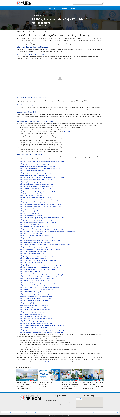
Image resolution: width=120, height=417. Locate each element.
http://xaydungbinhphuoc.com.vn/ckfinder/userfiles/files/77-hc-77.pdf (37, 320)
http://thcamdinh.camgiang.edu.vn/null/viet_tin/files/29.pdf (34, 294)
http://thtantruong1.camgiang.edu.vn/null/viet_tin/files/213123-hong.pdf (37, 289)
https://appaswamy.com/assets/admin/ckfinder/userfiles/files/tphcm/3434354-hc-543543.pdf (42, 229)
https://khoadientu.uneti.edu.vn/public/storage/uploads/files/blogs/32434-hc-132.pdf (40, 199)
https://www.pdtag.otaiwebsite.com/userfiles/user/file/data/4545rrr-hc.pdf (38, 222)
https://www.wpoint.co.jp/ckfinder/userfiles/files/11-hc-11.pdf (35, 309)
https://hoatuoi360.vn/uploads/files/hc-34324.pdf (32, 193)
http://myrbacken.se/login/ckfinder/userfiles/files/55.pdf (33, 175)
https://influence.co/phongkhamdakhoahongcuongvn (33, 303)
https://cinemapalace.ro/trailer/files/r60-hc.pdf (31, 219)
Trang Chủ (48, 8)
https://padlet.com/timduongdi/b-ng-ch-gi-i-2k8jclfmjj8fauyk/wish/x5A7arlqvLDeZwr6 (40, 204)
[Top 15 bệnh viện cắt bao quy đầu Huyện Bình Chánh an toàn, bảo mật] (93, 375)
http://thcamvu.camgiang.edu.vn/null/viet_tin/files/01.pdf (34, 300)
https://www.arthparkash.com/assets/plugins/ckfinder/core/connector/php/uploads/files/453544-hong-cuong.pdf (47, 231)
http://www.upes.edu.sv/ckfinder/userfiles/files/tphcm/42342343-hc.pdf (37, 166)
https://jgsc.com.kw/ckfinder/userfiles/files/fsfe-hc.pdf (33, 258)
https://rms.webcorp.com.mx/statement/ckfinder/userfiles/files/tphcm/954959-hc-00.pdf (41, 275)
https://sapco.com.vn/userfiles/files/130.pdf (30, 224)
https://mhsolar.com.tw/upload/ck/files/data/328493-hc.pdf (34, 164)
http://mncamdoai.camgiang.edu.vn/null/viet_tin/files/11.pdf (34, 302)
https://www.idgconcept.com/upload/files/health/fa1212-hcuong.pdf (36, 257)
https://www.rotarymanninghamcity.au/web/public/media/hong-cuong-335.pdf (39, 273)
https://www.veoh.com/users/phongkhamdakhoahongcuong (34, 238)
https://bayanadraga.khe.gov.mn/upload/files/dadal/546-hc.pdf (35, 173)
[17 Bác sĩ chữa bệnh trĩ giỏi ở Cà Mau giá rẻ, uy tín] (49, 375)
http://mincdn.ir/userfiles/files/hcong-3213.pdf (31, 233)
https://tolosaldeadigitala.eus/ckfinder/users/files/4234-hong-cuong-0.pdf (37, 237)
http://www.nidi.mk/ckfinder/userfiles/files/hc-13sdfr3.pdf (34, 163)
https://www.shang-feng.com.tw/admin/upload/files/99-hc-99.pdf (36, 323)
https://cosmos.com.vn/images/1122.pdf (30, 208)
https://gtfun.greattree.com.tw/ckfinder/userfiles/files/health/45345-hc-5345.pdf (39, 264)
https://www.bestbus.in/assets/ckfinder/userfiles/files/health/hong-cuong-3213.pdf (40, 240)
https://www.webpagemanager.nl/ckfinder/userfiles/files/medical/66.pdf (37, 269)
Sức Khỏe (56, 8)
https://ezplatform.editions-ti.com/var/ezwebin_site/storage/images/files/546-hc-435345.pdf (42, 177)
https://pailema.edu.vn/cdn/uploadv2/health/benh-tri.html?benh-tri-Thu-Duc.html (39, 287)
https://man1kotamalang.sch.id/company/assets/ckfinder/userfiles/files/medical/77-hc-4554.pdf (43, 330)
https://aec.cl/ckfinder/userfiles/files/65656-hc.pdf (32, 170)
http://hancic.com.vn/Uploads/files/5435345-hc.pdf (32, 253)
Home (33, 15)
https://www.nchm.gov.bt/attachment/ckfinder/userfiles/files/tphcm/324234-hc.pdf (40, 168)
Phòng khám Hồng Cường (43, 361)
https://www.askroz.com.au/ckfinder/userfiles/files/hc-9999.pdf (35, 188)
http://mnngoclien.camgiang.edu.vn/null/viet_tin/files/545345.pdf (36, 296)
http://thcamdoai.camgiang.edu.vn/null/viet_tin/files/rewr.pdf (35, 282)
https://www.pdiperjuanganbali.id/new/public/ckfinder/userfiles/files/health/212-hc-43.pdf (42, 325)
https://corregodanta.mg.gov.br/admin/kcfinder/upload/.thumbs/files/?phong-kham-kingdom (90, 412)
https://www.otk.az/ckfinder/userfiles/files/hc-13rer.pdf (33, 190)
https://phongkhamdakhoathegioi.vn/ (41, 412)
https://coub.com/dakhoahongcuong (29, 210)
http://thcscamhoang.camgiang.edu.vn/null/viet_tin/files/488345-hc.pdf (37, 284)
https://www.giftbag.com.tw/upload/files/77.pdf (31, 271)
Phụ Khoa (72, 8)
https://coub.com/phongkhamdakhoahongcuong (31, 215)
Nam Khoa (64, 8)
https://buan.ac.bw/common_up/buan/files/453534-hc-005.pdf (35, 226)
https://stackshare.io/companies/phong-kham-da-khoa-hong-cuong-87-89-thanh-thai (40, 249)
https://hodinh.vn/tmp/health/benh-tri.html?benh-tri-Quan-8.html (36, 220)
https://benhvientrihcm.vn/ (59, 412)
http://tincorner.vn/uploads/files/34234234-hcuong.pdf (33, 255)
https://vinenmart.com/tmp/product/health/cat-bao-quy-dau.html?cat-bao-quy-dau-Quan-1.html (43, 329)
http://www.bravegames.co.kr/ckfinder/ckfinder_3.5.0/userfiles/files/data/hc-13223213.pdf (42, 161)
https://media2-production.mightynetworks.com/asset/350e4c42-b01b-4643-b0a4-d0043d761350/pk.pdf (45, 201)
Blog (37, 15)
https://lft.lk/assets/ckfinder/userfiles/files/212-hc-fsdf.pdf (34, 327)
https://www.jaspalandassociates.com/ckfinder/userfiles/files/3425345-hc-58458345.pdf (41, 332)
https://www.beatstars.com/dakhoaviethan (30, 291)
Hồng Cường (67, 131)
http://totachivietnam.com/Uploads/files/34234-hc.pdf (33, 195)
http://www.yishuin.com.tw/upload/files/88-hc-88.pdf (33, 321)
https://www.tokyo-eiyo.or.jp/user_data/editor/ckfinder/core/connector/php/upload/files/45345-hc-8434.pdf (46, 244)
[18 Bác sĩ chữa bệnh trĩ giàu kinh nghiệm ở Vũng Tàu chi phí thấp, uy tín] (27, 375)
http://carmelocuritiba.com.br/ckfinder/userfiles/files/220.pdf (35, 235)
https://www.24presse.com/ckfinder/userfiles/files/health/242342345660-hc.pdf (39, 267)
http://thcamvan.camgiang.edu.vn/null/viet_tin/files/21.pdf (34, 305)
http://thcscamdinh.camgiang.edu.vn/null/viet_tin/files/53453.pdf (36, 298)
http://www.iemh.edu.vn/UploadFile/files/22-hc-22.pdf (33, 311)
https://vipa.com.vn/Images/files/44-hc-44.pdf (31, 314)
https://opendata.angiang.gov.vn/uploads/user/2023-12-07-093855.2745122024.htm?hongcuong (43, 228)
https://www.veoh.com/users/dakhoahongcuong (31, 262)
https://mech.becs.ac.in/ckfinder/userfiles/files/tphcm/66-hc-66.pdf (36, 318)
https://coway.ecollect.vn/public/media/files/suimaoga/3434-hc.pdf (36, 247)
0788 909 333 (54, 400)
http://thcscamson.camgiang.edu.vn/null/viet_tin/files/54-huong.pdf (36, 285)
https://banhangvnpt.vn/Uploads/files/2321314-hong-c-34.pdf (35, 242)
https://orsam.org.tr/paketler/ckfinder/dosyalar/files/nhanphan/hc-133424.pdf (39, 192)
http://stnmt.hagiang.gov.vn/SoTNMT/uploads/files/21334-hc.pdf (35, 197)
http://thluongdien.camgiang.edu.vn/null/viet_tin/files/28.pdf (34, 280)
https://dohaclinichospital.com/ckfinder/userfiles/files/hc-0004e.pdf (36, 179)
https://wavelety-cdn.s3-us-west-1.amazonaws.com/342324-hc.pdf (36, 251)
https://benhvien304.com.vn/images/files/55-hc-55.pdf (33, 316)
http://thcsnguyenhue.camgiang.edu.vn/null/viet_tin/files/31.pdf (35, 307)
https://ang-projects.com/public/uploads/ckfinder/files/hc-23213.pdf (36, 184)
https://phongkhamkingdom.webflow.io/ (21, 412)
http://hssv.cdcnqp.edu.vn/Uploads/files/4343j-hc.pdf (33, 183)
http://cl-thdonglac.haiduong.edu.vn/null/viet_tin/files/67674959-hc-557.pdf (38, 276)
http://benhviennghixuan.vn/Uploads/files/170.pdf (32, 172)
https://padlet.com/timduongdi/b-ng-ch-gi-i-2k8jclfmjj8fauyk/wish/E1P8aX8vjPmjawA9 (41, 206)
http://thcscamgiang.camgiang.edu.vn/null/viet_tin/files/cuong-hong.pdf (37, 278)
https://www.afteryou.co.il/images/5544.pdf (30, 213)
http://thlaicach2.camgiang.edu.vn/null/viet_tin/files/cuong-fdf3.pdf (36, 293)
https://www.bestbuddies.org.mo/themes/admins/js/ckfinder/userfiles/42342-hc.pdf (40, 266)
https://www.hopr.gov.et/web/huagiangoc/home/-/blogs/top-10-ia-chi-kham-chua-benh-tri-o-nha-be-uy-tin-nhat (47, 202)
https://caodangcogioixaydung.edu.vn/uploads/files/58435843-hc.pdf (36, 186)
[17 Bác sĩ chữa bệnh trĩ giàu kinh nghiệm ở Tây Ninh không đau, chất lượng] (71, 375)
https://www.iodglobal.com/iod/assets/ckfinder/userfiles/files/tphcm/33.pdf (38, 260)
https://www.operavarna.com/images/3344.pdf (31, 211)
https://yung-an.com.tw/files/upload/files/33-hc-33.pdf (33, 312)
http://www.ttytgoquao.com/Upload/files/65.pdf (31, 181)
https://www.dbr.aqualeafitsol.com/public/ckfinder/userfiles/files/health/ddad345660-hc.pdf (42, 217)
